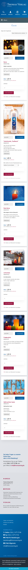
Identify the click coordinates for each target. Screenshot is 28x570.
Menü (5, 20)
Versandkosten (13, 80)
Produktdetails (20, 58)
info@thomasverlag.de (17, 465)
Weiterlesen (6, 74)
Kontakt (5, 524)
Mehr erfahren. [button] (17, 564)
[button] (12, 96)
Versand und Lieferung (8, 522)
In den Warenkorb (9, 92)
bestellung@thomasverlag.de (12, 540)
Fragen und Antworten (8, 520)
